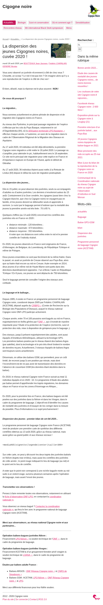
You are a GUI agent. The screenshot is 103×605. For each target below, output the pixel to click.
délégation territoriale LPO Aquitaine (45, 131)
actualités (82, 211)
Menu (69, 28)
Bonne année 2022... (88, 68)
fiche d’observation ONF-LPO (19, 497)
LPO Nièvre (21, 539)
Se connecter (21, 599)
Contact (33, 599)
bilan (80, 228)
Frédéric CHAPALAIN (58, 63)
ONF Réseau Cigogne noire (39, 571)
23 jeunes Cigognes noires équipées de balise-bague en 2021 (88, 142)
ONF (40, 322)
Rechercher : (85, 40)
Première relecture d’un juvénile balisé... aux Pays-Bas (89, 130)
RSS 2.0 (43, 599)
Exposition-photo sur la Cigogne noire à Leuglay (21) (89, 118)
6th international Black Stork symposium (44, 28)
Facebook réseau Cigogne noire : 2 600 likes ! (88, 106)
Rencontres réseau (13, 28)
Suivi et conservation (39, 22)
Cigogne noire (17, 6)
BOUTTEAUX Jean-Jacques (35, 63)
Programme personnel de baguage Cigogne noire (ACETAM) (88, 245)
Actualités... (9, 22)
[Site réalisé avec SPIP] (96, 598)
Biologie (22, 22)
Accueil (6, 39)
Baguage (82, 217)
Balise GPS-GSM (86, 222)
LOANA (26, 555)
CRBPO (35, 305)
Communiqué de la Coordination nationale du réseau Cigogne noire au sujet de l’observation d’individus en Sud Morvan (88, 187)
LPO (21, 581)
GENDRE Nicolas (10, 66)
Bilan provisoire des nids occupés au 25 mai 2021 (89, 154)
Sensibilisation (83, 22)
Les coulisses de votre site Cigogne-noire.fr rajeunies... (88, 94)
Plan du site (8, 599)
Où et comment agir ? (62, 22)
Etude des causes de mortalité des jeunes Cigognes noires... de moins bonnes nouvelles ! (88, 79)
